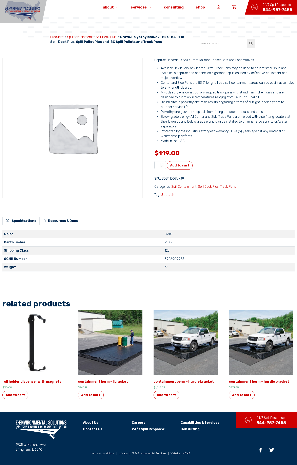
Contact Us (92, 429)
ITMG (187, 453)
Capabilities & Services (200, 423)
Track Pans (228, 187)
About (108, 7)
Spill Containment (79, 37)
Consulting (174, 7)
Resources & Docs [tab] (62, 221)
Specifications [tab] (23, 221)
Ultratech (167, 195)
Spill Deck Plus (106, 37)
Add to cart (179, 165)
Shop (200, 7)
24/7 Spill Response (148, 429)
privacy (123, 453)
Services (139, 7)
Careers (138, 423)
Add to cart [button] (15, 395)
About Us (90, 423)
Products (56, 37)
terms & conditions (103, 453)
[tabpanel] (148, 252)
